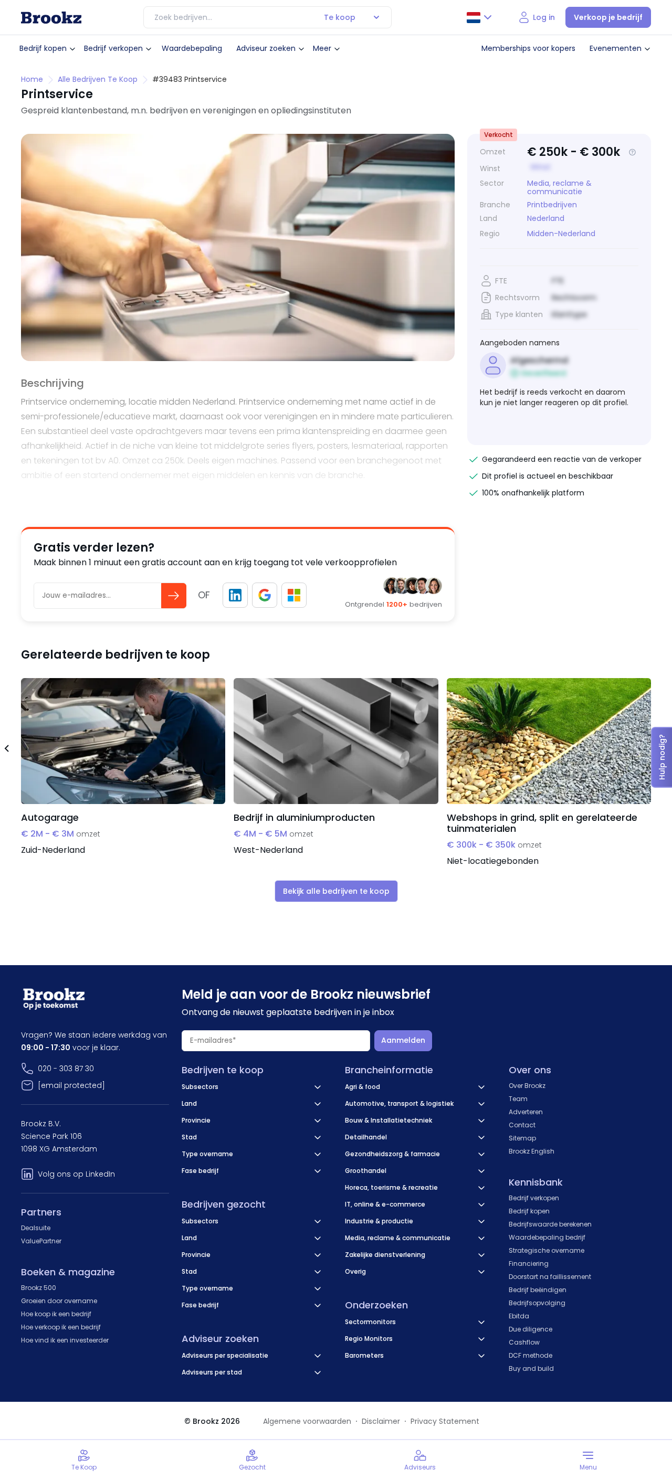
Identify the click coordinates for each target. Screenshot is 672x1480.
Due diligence (530, 1329)
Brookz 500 (38, 1287)
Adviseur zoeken (266, 48)
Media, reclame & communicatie (559, 187)
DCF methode (530, 1355)
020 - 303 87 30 (66, 1068)
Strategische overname (546, 1250)
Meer (322, 48)
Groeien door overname (59, 1300)
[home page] (51, 17)
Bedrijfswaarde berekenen (550, 1224)
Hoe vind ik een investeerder (65, 1340)
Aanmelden (403, 1040)
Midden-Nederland (561, 234)
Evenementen (616, 48)
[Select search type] (376, 17)
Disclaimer (381, 1421)
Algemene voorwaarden (307, 1421)
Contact (522, 1124)
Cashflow (524, 1342)
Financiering (529, 1263)
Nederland (545, 219)
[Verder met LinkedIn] (235, 595)
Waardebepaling (192, 48)
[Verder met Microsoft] (294, 595)
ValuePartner (41, 1240)
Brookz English (531, 1151)
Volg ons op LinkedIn (76, 1174)
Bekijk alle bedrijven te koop (336, 891)
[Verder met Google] (264, 595)
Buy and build (531, 1368)
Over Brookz (527, 1085)
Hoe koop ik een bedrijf (56, 1313)
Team (518, 1098)
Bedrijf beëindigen (537, 1289)
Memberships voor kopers (528, 48)
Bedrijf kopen (43, 48)
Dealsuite (35, 1227)
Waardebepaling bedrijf (547, 1237)
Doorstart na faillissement (550, 1276)
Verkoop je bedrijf (608, 17)
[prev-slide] (6, 750)
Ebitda (519, 1316)
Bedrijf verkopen (113, 48)
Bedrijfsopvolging (537, 1302)
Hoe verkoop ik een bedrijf (61, 1327)
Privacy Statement (445, 1421)
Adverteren (526, 1111)
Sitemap (522, 1138)
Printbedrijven (552, 204)
